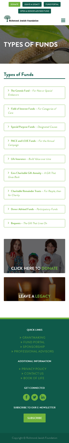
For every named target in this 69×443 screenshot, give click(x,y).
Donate (14, 4)
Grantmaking (33, 338)
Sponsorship (34, 347)
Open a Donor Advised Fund (34, 11)
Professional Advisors (34, 351)
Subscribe (34, 418)
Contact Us (34, 373)
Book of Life (33, 378)
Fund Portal (52, 4)
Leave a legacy (32, 4)
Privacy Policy (34, 369)
